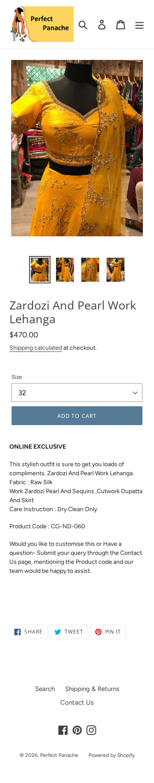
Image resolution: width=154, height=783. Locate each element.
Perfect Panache (59, 755)
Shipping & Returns (92, 689)
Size (17, 377)
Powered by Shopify (112, 755)
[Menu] (139, 24)
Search (45, 689)
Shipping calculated (35, 347)
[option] (39, 270)
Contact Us (77, 702)
